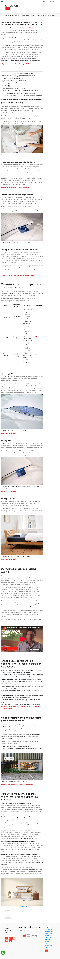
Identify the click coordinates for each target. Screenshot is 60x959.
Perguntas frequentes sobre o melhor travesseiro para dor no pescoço (22, 95)
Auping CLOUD (7, 87)
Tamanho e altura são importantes (12, 78)
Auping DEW (6, 83)
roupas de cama (21, 736)
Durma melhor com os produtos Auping (13, 88)
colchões (4, 736)
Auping (10, 49)
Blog (6, 932)
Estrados (8, 15)
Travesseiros (25, 15)
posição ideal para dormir (13, 111)
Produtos (8, 930)
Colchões (14, 15)
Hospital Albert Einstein (16, 38)
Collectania (6, 45)
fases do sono (34, 607)
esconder (29, 73)
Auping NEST (6, 85)
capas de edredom (7, 738)
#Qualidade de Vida (22, 906)
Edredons (32, 15)
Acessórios (51, 15)
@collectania (24, 751)
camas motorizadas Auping (12, 601)
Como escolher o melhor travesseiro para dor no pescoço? (19, 75)
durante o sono (25, 118)
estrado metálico (13, 580)
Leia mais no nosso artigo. (28, 838)
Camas (19, 15)
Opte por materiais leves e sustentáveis (14, 80)
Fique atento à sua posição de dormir (13, 77)
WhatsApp (31, 748)
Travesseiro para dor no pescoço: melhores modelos (17, 82)
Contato (7, 935)
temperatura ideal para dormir (29, 60)
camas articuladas (33, 734)
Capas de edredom (42, 15)
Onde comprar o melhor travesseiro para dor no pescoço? (18, 93)
